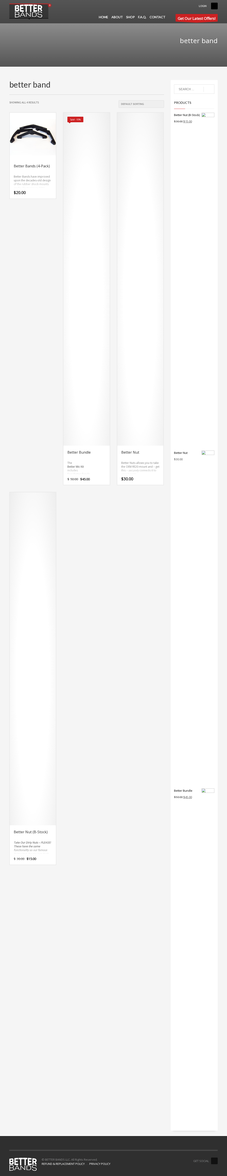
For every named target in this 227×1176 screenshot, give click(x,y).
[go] (209, 89)
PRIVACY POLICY (99, 1164)
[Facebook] (214, 6)
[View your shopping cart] (51, 6)
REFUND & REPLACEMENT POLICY (63, 1164)
